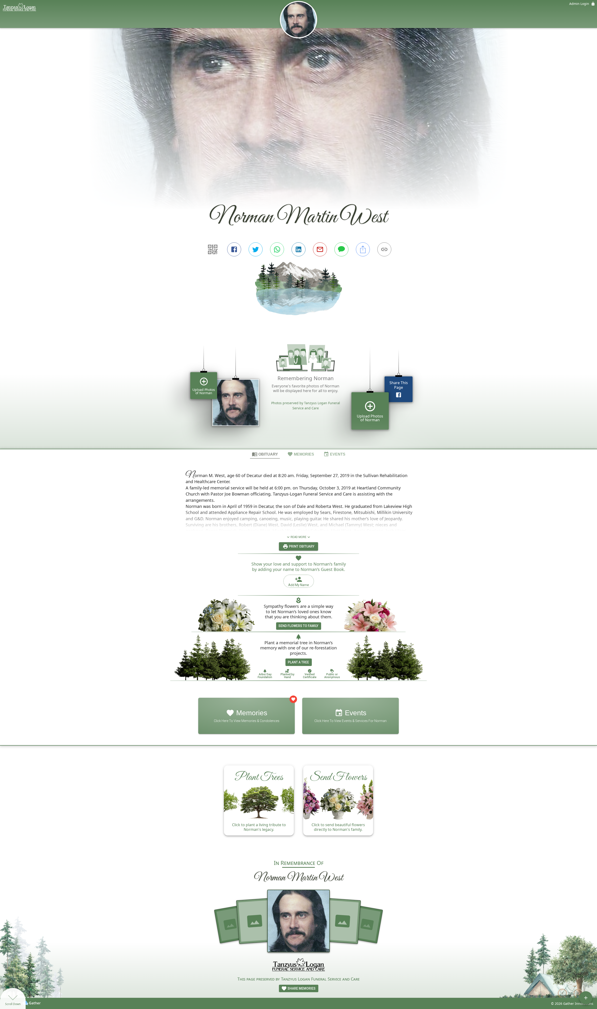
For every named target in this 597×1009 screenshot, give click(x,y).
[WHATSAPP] (277, 249)
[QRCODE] (213, 249)
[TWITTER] (256, 249)
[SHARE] (363, 249)
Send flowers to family (298, 626)
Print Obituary (301, 546)
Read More (298, 537)
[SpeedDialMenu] (585, 997)
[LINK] (384, 249)
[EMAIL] (320, 249)
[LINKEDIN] (298, 249)
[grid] (298, 390)
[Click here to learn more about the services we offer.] (298, 966)
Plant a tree (298, 662)
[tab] (265, 454)
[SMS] (341, 249)
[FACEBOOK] (234, 249)
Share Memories (301, 988)
